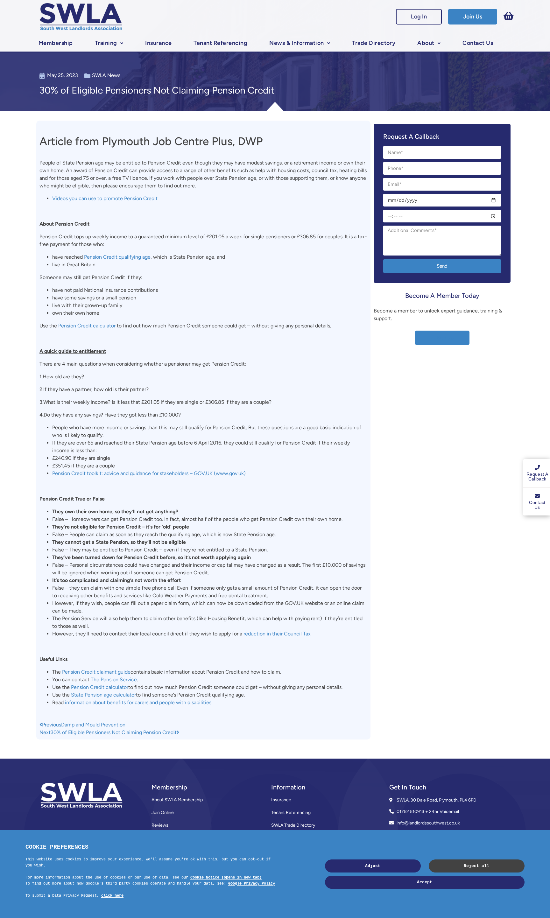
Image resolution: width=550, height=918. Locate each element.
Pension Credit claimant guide (96, 672)
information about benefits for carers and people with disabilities (138, 702)
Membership (56, 42)
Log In (419, 16)
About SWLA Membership (177, 799)
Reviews (160, 825)
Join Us (472, 16)
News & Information (296, 42)
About (425, 42)
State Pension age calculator (103, 695)
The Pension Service (114, 679)
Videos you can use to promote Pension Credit (105, 198)
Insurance (158, 42)
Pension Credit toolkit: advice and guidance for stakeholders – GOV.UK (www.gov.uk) (149, 473)
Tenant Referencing (220, 42)
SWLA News (106, 75)
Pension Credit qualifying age (117, 257)
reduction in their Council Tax (277, 634)
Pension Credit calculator (87, 326)
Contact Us (477, 42)
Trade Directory (373, 42)
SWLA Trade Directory (293, 825)
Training (106, 42)
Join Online (163, 812)
